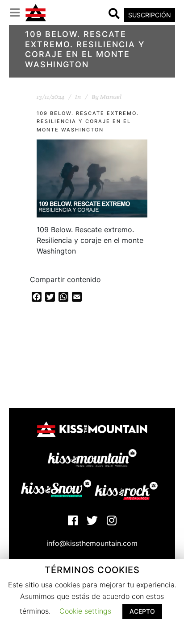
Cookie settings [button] (85, 611)
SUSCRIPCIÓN (149, 15)
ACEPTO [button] (142, 611)
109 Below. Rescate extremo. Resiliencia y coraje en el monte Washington (88, 121)
